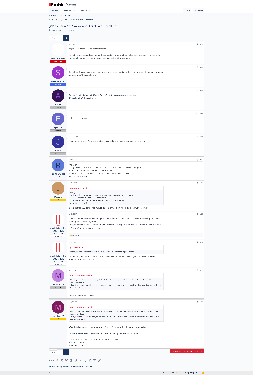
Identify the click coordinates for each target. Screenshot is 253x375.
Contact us (163, 372)
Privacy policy (189, 372)
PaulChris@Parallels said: (80, 275)
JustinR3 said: (75, 247)
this (123, 256)
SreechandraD (56, 30)
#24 (201, 113)
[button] (74, 10)
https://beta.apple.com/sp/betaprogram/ (87, 48)
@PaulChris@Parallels (78, 333)
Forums (54, 10)
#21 (201, 44)
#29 (201, 242)
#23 (201, 90)
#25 (201, 136)
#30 (201, 270)
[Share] (197, 44)
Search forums (64, 15)
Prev (53, 38)
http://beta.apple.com (86, 75)
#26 (201, 160)
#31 (201, 302)
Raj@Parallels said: (77, 188)
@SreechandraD (76, 98)
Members (82, 10)
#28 (201, 214)
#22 (201, 67)
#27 (201, 183)
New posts (53, 15)
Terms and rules (175, 372)
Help (198, 372)
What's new (67, 10)
